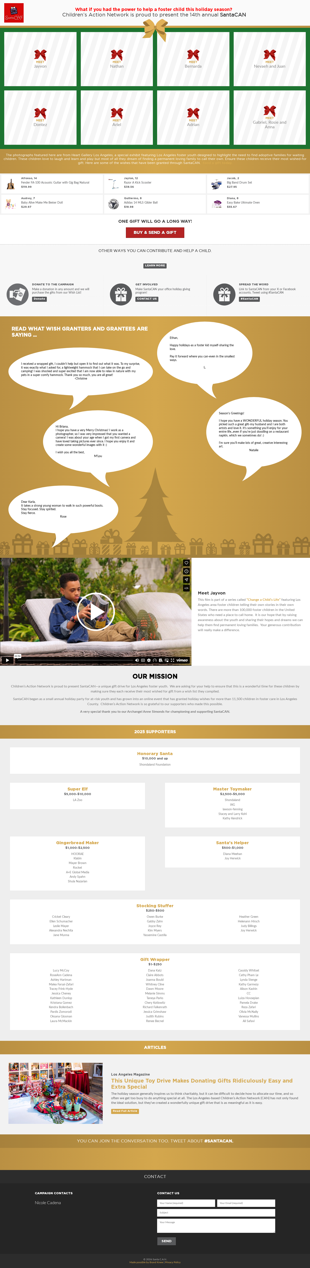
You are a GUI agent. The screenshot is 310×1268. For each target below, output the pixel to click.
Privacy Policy (173, 1262)
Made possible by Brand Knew (146, 1262)
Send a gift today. (217, 163)
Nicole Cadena (48, 1203)
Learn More (155, 265)
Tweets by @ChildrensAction (155, 1158)
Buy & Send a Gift (155, 233)
